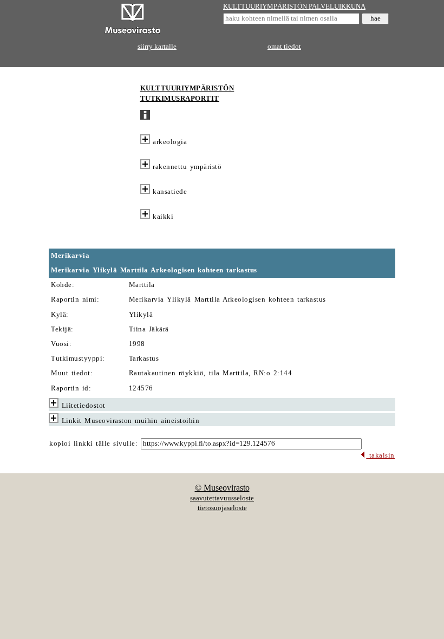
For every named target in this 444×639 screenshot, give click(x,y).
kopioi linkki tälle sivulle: (93, 443)
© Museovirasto (222, 487)
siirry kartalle (157, 46)
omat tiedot (284, 46)
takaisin (380, 455)
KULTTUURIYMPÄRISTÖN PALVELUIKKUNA (294, 6)
